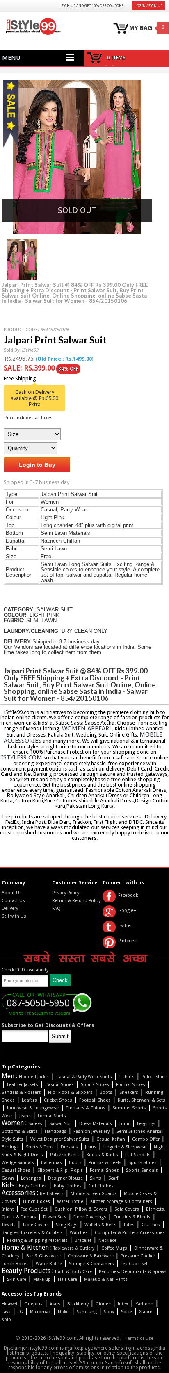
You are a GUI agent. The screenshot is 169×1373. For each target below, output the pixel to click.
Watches (79, 1232)
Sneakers (128, 1092)
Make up (42, 1279)
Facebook (128, 895)
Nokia (64, 1311)
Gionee (103, 1304)
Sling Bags (67, 1225)
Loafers (29, 1100)
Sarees (35, 1123)
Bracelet (83, 1240)
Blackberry (78, 1304)
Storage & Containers (91, 1263)
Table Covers (36, 1225)
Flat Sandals (138, 1154)
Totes (129, 1225)
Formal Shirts (52, 1115)
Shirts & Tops (40, 1147)
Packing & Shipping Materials (37, 1240)
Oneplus (33, 1304)
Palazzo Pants (65, 1154)
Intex (123, 1304)
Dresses (69, 1147)
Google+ (127, 910)
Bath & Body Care (73, 1271)
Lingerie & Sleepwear (125, 1147)
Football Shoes (95, 1100)
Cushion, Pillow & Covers (81, 1209)
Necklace (107, 1240)
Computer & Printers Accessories (130, 1232)
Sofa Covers (126, 1209)
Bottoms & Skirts (20, 1131)
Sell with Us (14, 916)
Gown (8, 1178)
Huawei (9, 1304)
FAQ (56, 908)
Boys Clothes (33, 1186)
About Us (12, 893)
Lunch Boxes (36, 1201)
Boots (106, 1092)
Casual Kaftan (110, 1139)
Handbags (55, 1131)
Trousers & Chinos (85, 1108)
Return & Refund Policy (76, 900)
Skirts (95, 1178)
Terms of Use (139, 1338)
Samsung (87, 1311)
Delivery (10, 908)
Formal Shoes (130, 1084)
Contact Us (13, 900)
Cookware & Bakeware (91, 1256)
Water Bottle (70, 1201)
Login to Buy (37, 464)
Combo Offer (146, 1139)
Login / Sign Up (148, 6)
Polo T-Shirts (155, 1077)
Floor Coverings (89, 1217)
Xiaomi (146, 1311)
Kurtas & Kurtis (102, 1154)
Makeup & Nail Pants (106, 1279)
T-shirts (127, 1077)
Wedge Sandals (18, 1162)
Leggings (146, 1123)
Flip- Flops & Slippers (70, 1092)
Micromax (40, 1311)
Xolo (6, 1319)
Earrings (10, 1147)
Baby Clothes (68, 1186)
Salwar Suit (60, 1123)
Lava (6, 1311)
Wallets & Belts (100, 1225)
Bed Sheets (52, 1193)
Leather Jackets (22, 1084)
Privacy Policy (65, 893)
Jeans (25, 1115)
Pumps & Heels (105, 1162)
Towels (9, 1225)
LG (20, 1311)
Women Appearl (87, 728)
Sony (109, 1311)
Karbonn (144, 1304)
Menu (11, 57)
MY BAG (140, 28)
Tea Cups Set (34, 1209)
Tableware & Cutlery (73, 1248)
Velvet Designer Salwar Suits (59, 1139)
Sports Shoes (95, 1084)
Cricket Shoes (58, 1100)
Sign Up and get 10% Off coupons (92, 6)
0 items (116, 58)
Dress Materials (95, 1123)
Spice (126, 1311)
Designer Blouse (65, 1178)
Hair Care (67, 1279)
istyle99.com (21, 757)
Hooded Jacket (34, 1077)
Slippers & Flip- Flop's (60, 1170)
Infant (8, 1209)
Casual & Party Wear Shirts (84, 1077)
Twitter (125, 925)
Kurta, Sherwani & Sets (141, 1100)
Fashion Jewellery (91, 1131)
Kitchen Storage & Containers (121, 1201)
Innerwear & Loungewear (33, 1108)
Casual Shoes (59, 1084)
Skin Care (16, 1279)
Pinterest (127, 940)
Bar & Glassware (43, 1256)
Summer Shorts (129, 1108)
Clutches (151, 1225)
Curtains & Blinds (132, 1217)
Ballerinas (51, 1162)
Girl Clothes (101, 1186)
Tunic (124, 1123)
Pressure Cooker (138, 1256)
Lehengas (31, 1178)
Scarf (113, 1178)
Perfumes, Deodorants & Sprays (133, 1271)
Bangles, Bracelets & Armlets (32, 1232)
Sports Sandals (142, 1170)
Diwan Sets (54, 1217)
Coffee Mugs (114, 1248)
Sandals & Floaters (21, 1092)
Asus (55, 1304)
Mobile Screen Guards (94, 1193)
